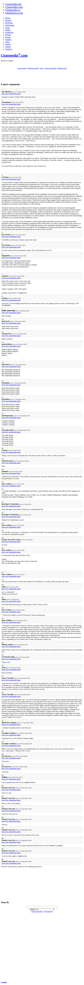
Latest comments (50, 68)
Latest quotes (21, 68)
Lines (7, 27)
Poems (8, 35)
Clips (7, 42)
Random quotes (33, 68)
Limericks (9, 32)
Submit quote (62, 68)
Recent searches (36, 911)
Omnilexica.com (14, 12)
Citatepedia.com (14, 7)
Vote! (41, 68)
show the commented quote (11, 94)
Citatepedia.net (13, 4)
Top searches (48, 911)
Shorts (8, 44)
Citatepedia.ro (12, 9)
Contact (4, 982)
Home (7, 18)
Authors (8, 49)
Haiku (7, 30)
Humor (8, 20)
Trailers (8, 39)
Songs (7, 37)
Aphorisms (9, 25)
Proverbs (9, 23)
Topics (8, 47)
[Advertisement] (42, 76)
